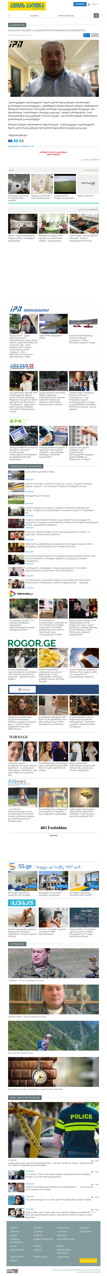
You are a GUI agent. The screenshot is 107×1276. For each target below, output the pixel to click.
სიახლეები (34, 16)
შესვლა (95, 4)
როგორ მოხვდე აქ (91, 170)
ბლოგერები (17, 944)
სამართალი (17, 25)
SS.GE (11, 170)
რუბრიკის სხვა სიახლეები (25, 466)
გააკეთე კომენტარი (90, 159)
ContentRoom (88, 209)
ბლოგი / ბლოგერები (66, 16)
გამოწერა (80, 4)
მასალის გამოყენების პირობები (88, 1272)
